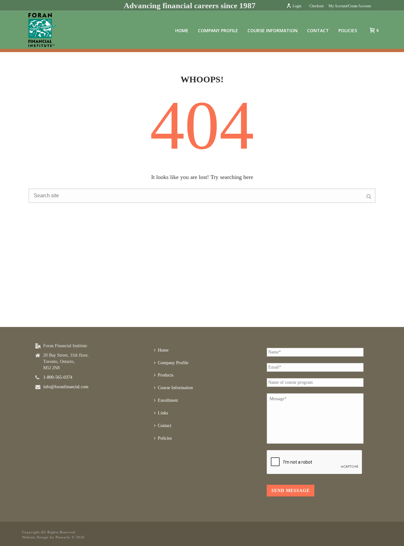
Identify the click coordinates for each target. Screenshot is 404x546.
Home (181, 30)
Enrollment (168, 400)
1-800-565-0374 (57, 377)
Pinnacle (63, 537)
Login (297, 6)
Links (163, 413)
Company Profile (218, 30)
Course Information (272, 30)
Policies (347, 30)
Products (165, 375)
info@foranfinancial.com (65, 386)
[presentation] (315, 462)
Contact (318, 30)
